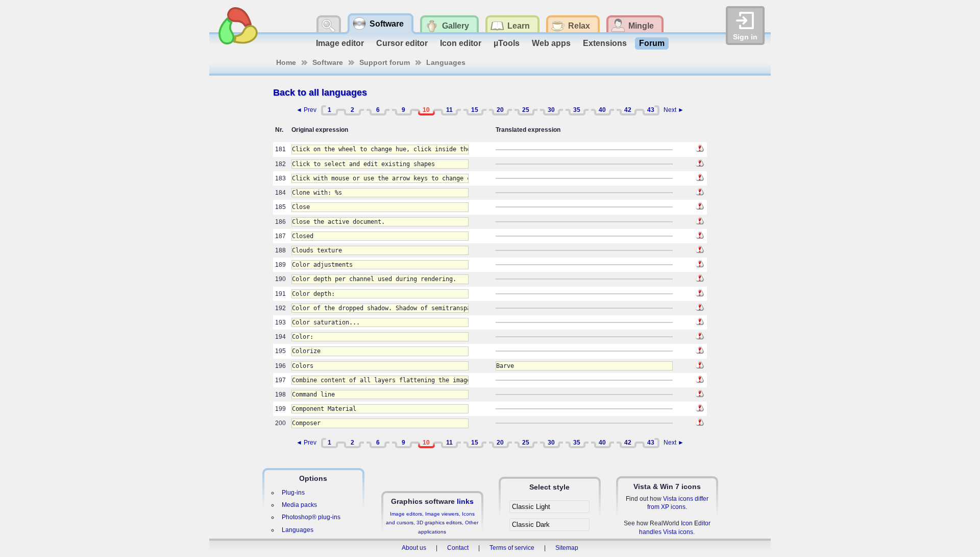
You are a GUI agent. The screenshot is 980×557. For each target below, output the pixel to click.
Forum (652, 43)
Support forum (384, 62)
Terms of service (511, 547)
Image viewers (442, 514)
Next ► (674, 109)
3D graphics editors (439, 522)
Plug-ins (293, 492)
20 (500, 109)
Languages (445, 62)
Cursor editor (402, 43)
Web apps (551, 43)
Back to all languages (320, 92)
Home (286, 62)
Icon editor (460, 43)
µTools (507, 43)
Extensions (605, 43)
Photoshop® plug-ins (311, 517)
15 (474, 109)
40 (602, 109)
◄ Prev (306, 109)
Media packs (299, 504)
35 (576, 109)
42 (627, 109)
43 (650, 109)
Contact (458, 547)
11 (449, 109)
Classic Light (531, 506)
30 (551, 109)
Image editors (406, 514)
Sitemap (566, 547)
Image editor (340, 43)
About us (414, 547)
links (465, 501)
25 (525, 109)
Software (327, 62)
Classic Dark (531, 524)
